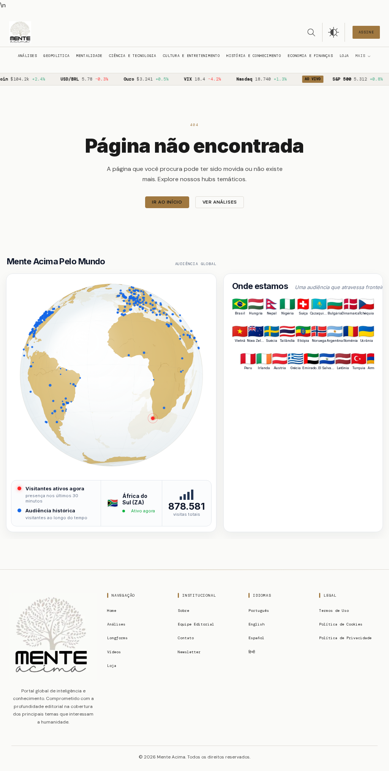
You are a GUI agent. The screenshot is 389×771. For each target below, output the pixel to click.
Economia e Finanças (310, 56)
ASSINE (366, 32)
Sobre (183, 610)
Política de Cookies (340, 624)
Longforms (117, 637)
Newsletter (189, 651)
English (256, 624)
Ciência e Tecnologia (133, 56)
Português (258, 610)
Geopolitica (56, 56)
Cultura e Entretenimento (191, 56)
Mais (360, 56)
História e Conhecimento (253, 56)
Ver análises (219, 202)
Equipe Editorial (196, 624)
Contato (186, 637)
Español (256, 637)
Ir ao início (167, 202)
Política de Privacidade (345, 637)
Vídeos (114, 651)
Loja (344, 56)
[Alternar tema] (333, 32)
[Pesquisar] (311, 32)
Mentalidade (89, 56)
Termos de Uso (334, 610)
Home (111, 610)
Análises (27, 56)
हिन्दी (251, 651)
